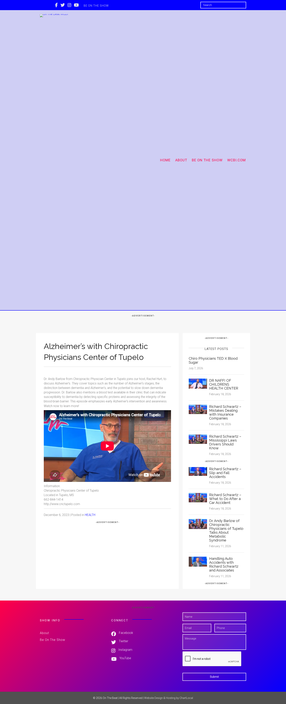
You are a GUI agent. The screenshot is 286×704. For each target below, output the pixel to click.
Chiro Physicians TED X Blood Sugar (213, 360)
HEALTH (90, 515)
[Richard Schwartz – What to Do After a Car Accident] (198, 497)
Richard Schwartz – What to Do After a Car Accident (225, 499)
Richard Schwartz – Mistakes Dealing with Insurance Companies (225, 412)
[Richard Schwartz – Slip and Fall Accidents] (198, 471)
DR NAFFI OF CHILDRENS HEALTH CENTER (223, 384)
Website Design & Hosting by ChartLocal (168, 698)
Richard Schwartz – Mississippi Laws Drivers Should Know (225, 442)
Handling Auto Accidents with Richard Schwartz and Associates (223, 564)
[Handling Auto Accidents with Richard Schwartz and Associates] (198, 561)
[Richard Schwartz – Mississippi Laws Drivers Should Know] (198, 439)
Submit (214, 676)
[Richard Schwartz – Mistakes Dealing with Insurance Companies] (198, 409)
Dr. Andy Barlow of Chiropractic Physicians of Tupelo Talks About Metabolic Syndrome (226, 530)
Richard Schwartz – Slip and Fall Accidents (225, 473)
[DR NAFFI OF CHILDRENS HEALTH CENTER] (198, 383)
